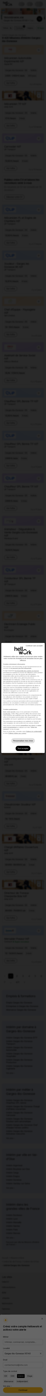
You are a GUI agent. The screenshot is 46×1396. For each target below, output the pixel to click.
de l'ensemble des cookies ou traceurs (27, 671)
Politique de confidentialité (34, 731)
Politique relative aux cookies (17, 733)
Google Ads (6, 713)
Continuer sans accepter (34, 646)
